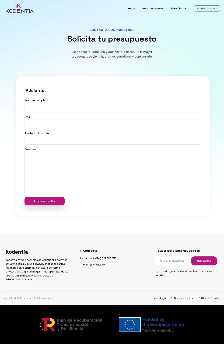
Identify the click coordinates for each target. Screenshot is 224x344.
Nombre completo (36, 100)
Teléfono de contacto (38, 133)
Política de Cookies (209, 298)
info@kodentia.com (92, 265)
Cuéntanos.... (32, 149)
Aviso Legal (160, 298)
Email (27, 117)
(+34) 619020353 (104, 258)
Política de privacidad (182, 298)
